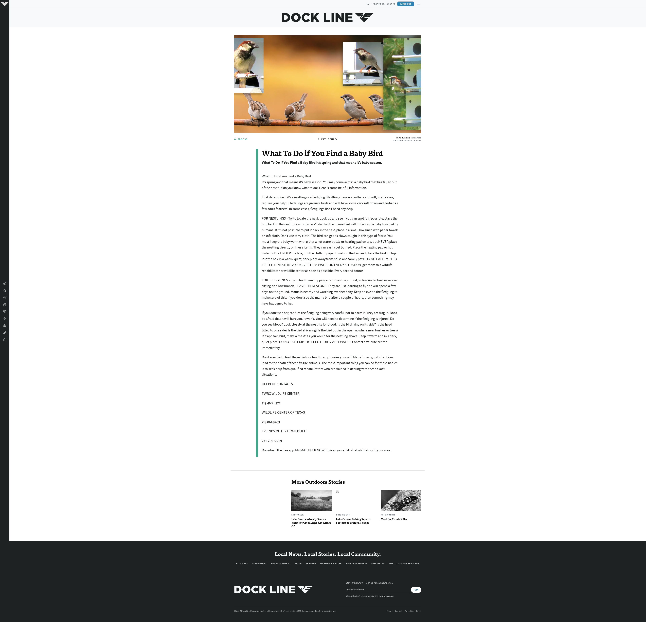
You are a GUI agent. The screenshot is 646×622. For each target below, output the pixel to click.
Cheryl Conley (327, 139)
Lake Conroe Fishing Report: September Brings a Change (353, 520)
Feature (311, 563)
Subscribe (405, 4)
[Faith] (4, 318)
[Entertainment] (4, 332)
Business (242, 563)
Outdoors (240, 139)
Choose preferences (385, 596)
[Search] (368, 4)
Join (416, 589)
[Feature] (4, 290)
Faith (298, 563)
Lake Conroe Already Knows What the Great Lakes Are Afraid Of (311, 522)
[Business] (4, 339)
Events (391, 4)
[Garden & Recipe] (4, 304)
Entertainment (281, 563)
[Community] (4, 283)
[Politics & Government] (4, 325)
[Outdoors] (4, 297)
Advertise (409, 611)
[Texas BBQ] (4, 347)
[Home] (4, 4)
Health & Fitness (356, 563)
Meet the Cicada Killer (394, 519)
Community (259, 563)
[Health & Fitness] (4, 311)
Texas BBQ (379, 4)
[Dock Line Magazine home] (328, 17)
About (389, 611)
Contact (398, 611)
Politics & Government (404, 563)
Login (418, 611)
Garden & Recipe (331, 563)
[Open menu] (418, 4)
